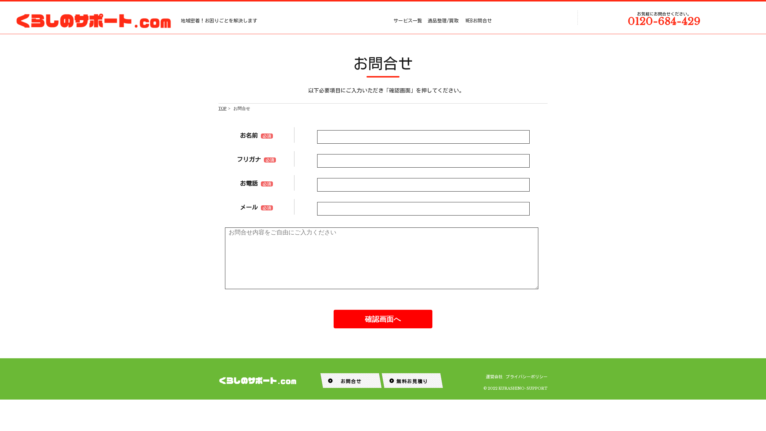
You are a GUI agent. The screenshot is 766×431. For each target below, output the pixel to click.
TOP (222, 108)
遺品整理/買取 (443, 20)
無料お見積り (408, 381)
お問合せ (344, 381)
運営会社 (494, 377)
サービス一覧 (407, 20)
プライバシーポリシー (527, 377)
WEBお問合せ (479, 20)
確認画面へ (383, 319)
